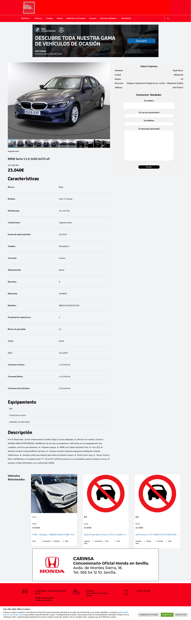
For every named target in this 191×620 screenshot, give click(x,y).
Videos (60, 18)
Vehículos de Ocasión (76, 18)
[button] (108, 101)
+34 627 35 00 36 (143, 591)
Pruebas (49, 18)
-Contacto (90, 591)
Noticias (25, 18)
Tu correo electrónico (149, 112)
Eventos (92, 18)
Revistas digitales (108, 18)
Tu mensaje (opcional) (148, 129)
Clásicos (38, 18)
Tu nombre (149, 100)
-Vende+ (89, 595)
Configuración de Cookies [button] (149, 615)
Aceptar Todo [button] (167, 615)
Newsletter (126, 18)
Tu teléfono (149, 120)
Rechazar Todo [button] (181, 615)
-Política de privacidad (44, 598)
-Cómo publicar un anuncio (97, 593)
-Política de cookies (43, 600)
